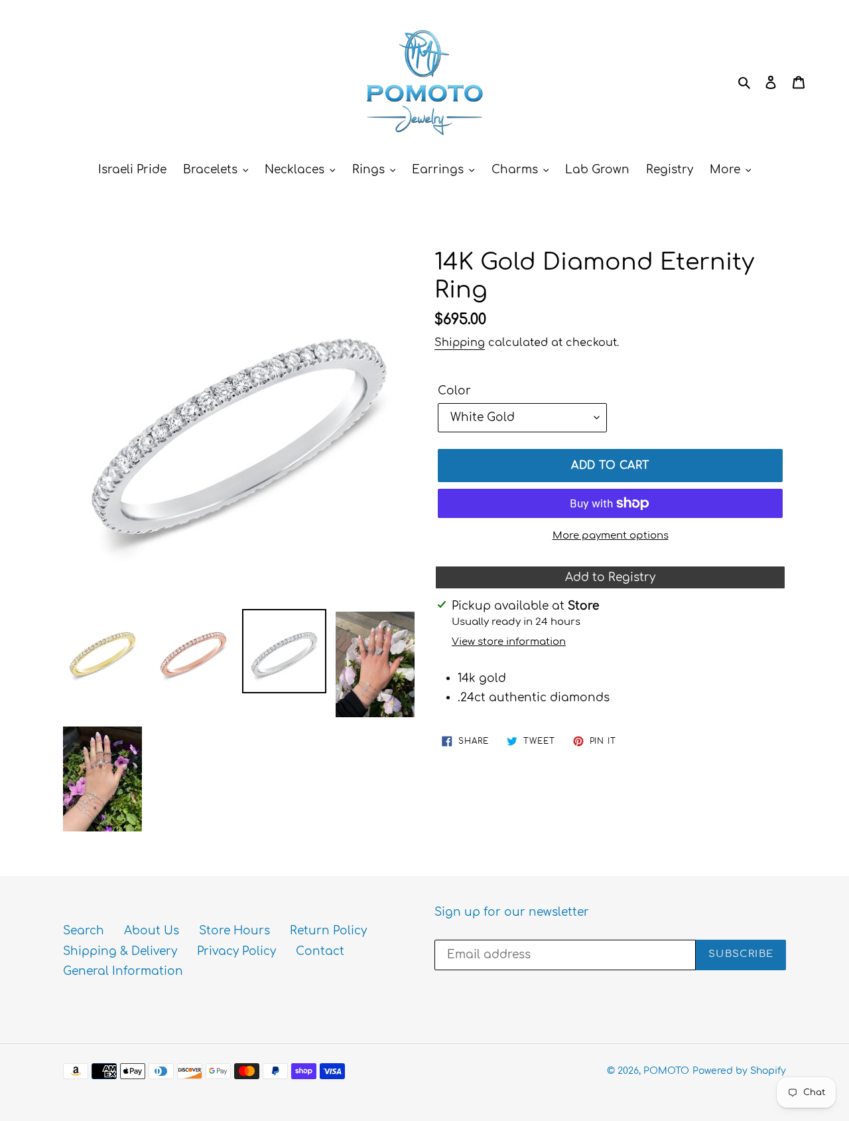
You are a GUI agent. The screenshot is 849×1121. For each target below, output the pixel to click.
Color (454, 391)
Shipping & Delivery (120, 951)
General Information (123, 971)
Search (83, 930)
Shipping (459, 343)
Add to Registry (610, 577)
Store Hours (234, 930)
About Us (151, 930)
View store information (509, 641)
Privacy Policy (236, 951)
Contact (320, 951)
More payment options (611, 535)
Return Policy (328, 930)
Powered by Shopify (739, 1071)
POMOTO (666, 1071)
